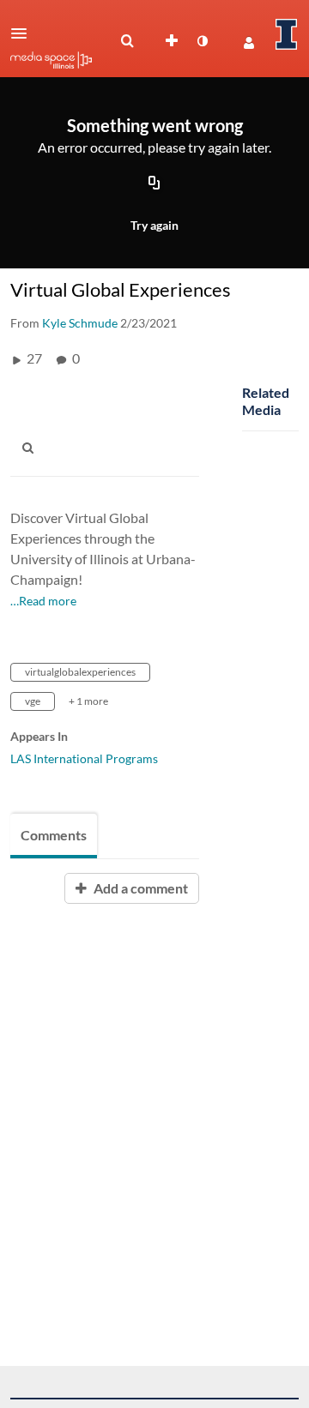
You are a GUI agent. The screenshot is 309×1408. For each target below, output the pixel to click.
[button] (24, 33)
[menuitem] (127, 41)
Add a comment (139, 888)
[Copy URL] (154, 184)
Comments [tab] (54, 835)
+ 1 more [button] (88, 701)
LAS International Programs (84, 758)
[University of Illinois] (286, 34)
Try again (154, 225)
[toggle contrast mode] (201, 41)
